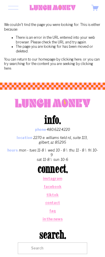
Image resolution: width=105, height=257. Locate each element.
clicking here (71, 59)
